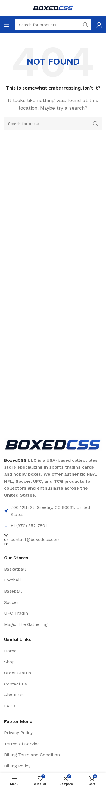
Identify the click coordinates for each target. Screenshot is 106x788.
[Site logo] (53, 7)
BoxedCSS (15, 460)
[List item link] (53, 569)
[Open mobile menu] (6, 24)
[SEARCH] (95, 123)
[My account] (99, 24)
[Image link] (53, 444)
